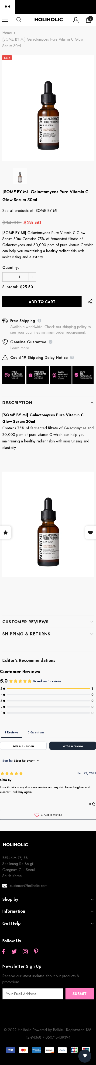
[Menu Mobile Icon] (5, 20)
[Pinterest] (36, 952)
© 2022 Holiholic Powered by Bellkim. (35, 1030)
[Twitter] (14, 952)
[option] (48, 108)
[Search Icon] (23, 19)
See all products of (17, 210)
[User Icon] (76, 20)
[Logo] (48, 19)
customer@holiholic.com (28, 885)
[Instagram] (25, 952)
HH (7, 7)
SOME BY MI (46, 210)
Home (7, 32)
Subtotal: (10, 287)
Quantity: (10, 267)
